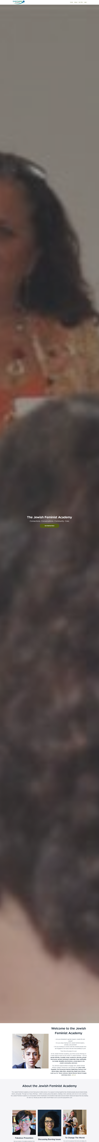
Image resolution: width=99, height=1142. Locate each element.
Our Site (81, 2)
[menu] (78, 2)
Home (71, 2)
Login (85, 2)
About (75, 2)
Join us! (73, 1075)
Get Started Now (49, 525)
